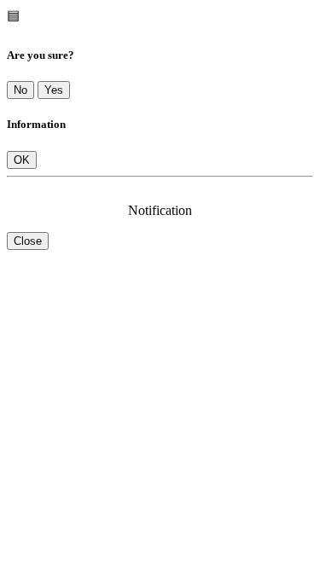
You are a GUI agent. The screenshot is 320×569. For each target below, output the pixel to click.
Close (28, 241)
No (20, 90)
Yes (53, 90)
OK (22, 160)
